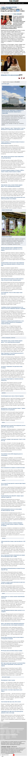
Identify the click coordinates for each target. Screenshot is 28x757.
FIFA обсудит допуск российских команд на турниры (11, 650)
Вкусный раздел (6, 677)
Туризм (3, 538)
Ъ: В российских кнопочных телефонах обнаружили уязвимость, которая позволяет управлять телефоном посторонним (12, 524)
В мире (2, 725)
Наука (3, 422)
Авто (18, 731)
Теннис (2, 738)
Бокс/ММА (2, 739)
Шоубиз (4, 392)
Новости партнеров (4, 727)
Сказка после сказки (7, 236)
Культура (2, 732)
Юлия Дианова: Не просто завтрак (8, 680)
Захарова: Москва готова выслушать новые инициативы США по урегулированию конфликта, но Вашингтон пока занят (12, 264)
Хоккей (2, 737)
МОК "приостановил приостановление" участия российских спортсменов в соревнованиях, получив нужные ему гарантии (13, 664)
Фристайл (8, 738)
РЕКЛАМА (8, 746)
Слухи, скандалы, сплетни (8, 337)
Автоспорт (8, 737)
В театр (2, 733)
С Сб (17, 14)
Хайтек (3, 480)
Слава (3, 7)
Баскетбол (8, 736)
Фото (2, 726)
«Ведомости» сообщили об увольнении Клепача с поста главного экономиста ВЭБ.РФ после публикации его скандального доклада (12, 322)
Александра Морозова (11, 7)
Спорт (3, 593)
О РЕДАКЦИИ (3, 746)
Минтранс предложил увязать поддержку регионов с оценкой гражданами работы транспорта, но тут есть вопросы (11, 249)
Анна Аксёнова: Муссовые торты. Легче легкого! (11, 701)
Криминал (13, 731)
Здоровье (8, 733)
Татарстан (14, 736)
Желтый (7, 732)
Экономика (3, 731)
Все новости (3, 723)
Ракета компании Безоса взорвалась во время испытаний (13, 467)
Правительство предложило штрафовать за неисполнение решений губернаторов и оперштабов (12, 112)
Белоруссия (14, 737)
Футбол (2, 736)
